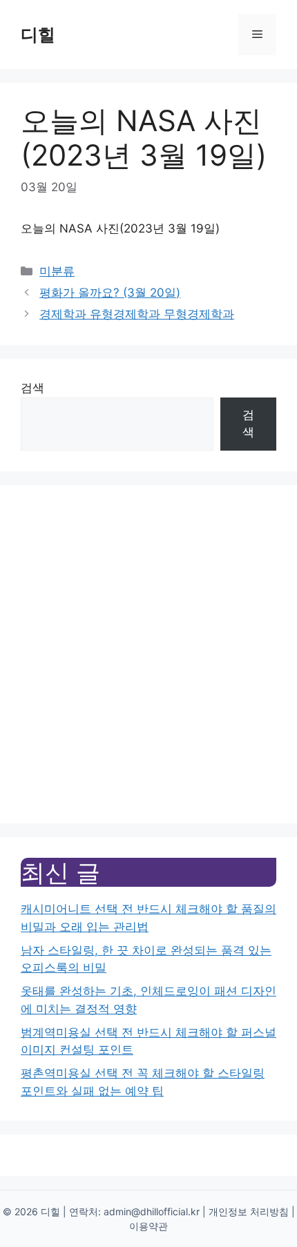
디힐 (38, 34)
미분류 (57, 271)
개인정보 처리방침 (249, 1211)
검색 (32, 388)
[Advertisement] (148, 654)
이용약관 (148, 1226)
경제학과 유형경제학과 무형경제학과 (136, 314)
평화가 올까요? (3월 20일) (109, 293)
